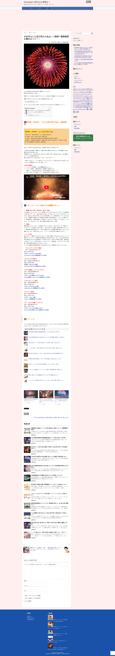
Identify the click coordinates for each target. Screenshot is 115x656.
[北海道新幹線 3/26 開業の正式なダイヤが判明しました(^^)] (27, 479)
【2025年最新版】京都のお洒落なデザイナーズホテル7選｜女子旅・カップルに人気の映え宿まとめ (83, 52)
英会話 (87, 107)
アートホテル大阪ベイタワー (36, 308)
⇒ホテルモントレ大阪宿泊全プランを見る (34, 288)
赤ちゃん (76, 109)
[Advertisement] (57, 20)
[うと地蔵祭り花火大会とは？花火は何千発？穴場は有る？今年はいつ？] (27, 516)
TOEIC (88, 89)
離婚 (85, 109)
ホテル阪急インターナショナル (36, 275)
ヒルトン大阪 (32, 297)
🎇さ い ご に (28, 113)
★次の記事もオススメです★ (33, 115)
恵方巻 (76, 103)
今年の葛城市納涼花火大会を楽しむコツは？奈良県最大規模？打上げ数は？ (47, 337)
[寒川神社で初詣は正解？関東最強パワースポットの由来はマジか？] (27, 488)
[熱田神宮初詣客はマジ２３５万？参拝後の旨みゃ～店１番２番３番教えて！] (27, 507)
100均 (75, 89)
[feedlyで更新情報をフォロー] (87, 2)
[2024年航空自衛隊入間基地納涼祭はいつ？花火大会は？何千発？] (27, 441)
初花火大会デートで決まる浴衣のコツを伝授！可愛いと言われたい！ (45, 342)
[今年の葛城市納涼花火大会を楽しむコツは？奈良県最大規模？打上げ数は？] (27, 469)
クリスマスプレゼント (83, 94)
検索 (50, 8)
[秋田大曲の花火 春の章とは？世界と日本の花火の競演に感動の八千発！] (27, 526)
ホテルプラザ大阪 (33, 264)
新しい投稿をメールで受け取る (32, 598)
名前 (25, 580)
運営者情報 (43, 8)
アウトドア (79, 90)
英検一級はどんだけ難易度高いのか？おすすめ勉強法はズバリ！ (44, 375)
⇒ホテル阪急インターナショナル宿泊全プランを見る (37, 277)
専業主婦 (87, 101)
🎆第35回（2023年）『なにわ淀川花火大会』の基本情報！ (38, 110)
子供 (83, 101)
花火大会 (60, 417)
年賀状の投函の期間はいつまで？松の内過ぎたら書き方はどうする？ (45, 358)
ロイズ (77, 100)
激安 (79, 105)
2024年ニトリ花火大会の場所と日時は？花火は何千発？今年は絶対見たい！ (46, 401)
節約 (89, 105)
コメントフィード (78, 80)
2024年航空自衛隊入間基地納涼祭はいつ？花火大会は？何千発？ (44, 331)
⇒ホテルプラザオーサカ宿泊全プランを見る (35, 266)
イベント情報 (62, 42)
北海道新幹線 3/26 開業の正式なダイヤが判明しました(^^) (47, 475)
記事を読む (33, 434)
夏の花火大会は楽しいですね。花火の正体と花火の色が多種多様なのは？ (46, 353)
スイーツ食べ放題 (85, 97)
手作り (79, 103)
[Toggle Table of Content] (49, 108)
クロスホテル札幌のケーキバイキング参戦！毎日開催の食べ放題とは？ (46, 369)
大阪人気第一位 (49, 417)
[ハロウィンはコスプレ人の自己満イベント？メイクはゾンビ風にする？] (27, 497)
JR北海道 (79, 89)
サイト (25, 590)
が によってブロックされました (83, 138)
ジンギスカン (79, 97)
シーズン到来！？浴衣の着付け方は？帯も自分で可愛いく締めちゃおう (46, 348)
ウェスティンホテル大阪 (35, 253)
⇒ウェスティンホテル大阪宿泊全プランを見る (35, 255)
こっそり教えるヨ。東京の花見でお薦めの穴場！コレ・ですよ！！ (49, 532)
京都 (81, 100)
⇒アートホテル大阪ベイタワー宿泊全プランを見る (36, 309)
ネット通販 (87, 98)
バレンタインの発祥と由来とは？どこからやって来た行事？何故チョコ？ (46, 380)
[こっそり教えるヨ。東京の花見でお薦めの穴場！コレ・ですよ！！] (27, 536)
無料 (82, 105)
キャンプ (86, 92)
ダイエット (81, 98)
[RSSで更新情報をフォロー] (90, 2)
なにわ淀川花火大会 (40, 417)
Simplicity (61, 652)
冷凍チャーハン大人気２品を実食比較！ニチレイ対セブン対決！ (44, 364)
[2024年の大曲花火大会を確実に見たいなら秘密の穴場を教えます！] (62, 394)
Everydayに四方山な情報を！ (37, 2)
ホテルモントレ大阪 (34, 286)
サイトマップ (35, 8)
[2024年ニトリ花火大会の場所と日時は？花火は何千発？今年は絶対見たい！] (46, 394)
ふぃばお (66, 417)
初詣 (84, 100)
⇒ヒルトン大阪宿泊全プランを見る (32, 299)
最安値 (84, 103)
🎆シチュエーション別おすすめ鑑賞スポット (35, 112)
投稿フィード (77, 78)
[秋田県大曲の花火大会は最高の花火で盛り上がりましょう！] (31, 394)
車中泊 (81, 109)
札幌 (89, 103)
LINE (84, 89)
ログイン (76, 76)
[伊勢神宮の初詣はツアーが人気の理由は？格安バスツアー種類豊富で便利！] (27, 431)
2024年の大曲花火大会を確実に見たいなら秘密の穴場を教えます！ (61, 401)
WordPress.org (77, 82)
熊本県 (85, 105)
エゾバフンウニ (86, 90)
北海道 (88, 100)
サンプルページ (26, 8)
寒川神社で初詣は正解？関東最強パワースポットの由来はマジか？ (49, 484)
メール (26, 585)
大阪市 (55, 417)
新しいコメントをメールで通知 (32, 595)
